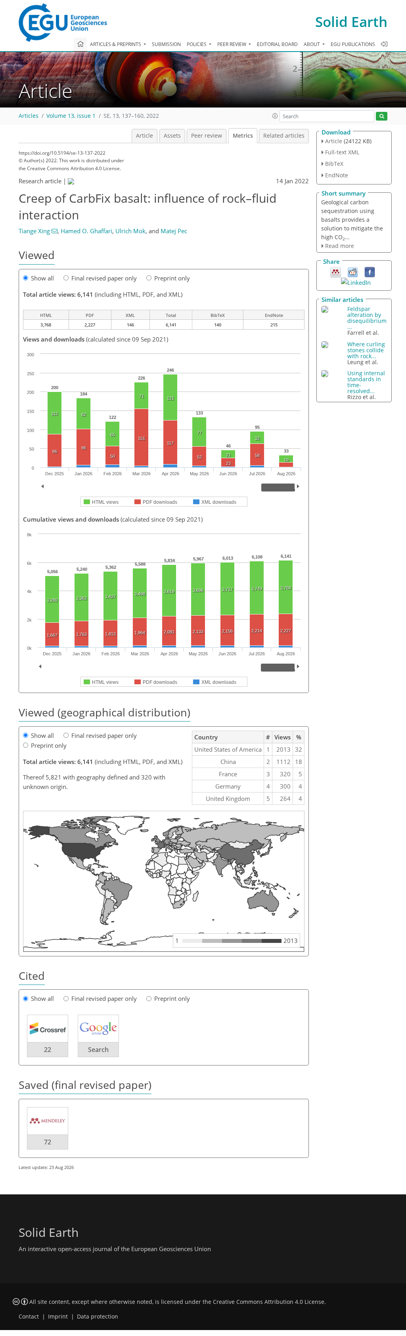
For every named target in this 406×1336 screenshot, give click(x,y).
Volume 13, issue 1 (71, 115)
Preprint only (172, 278)
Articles (28, 115)
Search (98, 1049)
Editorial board (277, 44)
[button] (275, 115)
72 (47, 1142)
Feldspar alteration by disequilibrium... (367, 317)
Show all (42, 278)
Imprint (58, 1316)
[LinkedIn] (356, 282)
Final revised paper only (104, 278)
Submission (166, 44)
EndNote (336, 175)
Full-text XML (342, 152)
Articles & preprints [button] (116, 44)
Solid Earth (351, 21)
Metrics (243, 135)
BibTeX (334, 163)
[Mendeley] (335, 272)
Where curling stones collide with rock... (366, 350)
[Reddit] (352, 272)
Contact (29, 1316)
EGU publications (353, 44)
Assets (172, 135)
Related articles (283, 135)
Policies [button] (197, 44)
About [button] (312, 44)
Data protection (97, 1316)
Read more (339, 246)
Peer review (206, 135)
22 (47, 1049)
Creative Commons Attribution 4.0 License (268, 1301)
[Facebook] (369, 272)
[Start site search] (381, 116)
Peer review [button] (232, 44)
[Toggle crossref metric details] (47, 1028)
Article (144, 135)
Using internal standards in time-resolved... (366, 382)
